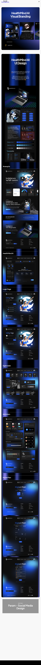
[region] (20, 32)
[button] (39, 1)
